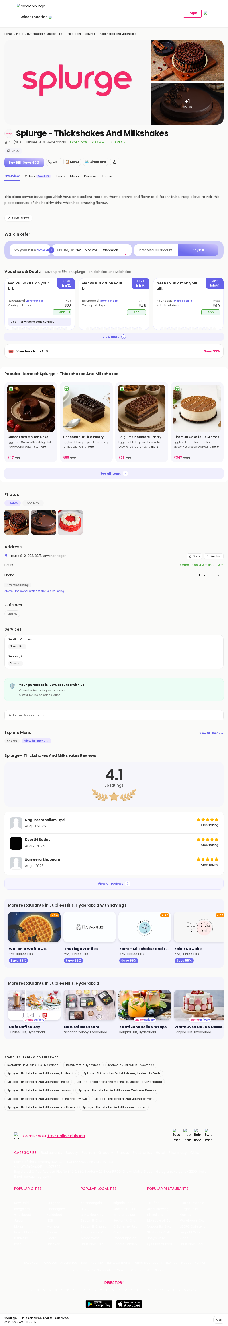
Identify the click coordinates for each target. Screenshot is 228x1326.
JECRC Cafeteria (193, 1226)
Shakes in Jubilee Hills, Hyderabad (131, 1065)
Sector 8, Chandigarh (97, 1220)
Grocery (105, 1152)
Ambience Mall (124, 1215)
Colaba (118, 1232)
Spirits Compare (118, 1262)
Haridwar (53, 1244)
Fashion (88, 1152)
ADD (65, 312)
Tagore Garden (125, 1244)
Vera (120, 1270)
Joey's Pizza (156, 1238)
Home (8, 34)
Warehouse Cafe (193, 1220)
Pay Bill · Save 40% (24, 162)
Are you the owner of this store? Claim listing (34, 591)
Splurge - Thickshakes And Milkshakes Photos (38, 1082)
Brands (69, 1270)
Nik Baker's (155, 1215)
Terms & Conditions (148, 1262)
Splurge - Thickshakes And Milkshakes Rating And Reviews (47, 1099)
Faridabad (54, 1215)
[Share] (114, 162)
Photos (13, 503)
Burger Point (189, 1209)
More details (34, 301)
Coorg (51, 1238)
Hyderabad (35, 34)
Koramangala (91, 1203)
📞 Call (53, 162)
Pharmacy (178, 1152)
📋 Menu (72, 162)
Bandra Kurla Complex (97, 1232)
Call (219, 1320)
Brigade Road (123, 1203)
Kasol (18, 1244)
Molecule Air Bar (159, 1220)
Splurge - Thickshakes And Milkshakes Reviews (39, 1090)
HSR (83, 1209)
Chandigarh (56, 1209)
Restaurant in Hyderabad (83, 1065)
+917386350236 (211, 575)
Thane (52, 1232)
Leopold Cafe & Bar (195, 1232)
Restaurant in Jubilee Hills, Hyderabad (33, 1065)
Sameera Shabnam (42, 859)
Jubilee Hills (54, 34)
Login (192, 13)
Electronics (142, 1152)
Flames (185, 1215)
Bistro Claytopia (192, 1203)
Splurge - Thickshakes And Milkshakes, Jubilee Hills (41, 1073)
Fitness (123, 1152)
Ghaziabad (22, 1215)
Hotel (160, 1152)
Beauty (72, 1152)
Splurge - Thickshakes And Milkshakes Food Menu (41, 1107)
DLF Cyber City (92, 1215)
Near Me (97, 1262)
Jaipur (19, 1220)
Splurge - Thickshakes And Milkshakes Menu (124, 1099)
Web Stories (155, 1270)
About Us (50, 1262)
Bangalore (22, 1209)
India (19, 34)
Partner (200, 1262)
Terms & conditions (28, 715)
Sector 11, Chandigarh (97, 1226)
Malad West (90, 1238)
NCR (50, 1220)
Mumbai (53, 1226)
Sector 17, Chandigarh (129, 1220)
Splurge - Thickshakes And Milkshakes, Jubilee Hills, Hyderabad (119, 1082)
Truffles (153, 1203)
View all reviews (110, 883)
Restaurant (73, 34)
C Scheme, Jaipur (127, 1226)
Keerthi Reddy (38, 839)
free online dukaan (66, 1136)
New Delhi (21, 1203)
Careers (137, 1270)
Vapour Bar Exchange (163, 1226)
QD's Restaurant (159, 1244)
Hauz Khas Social (193, 1244)
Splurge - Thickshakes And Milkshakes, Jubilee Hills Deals (121, 1073)
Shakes (12, 614)
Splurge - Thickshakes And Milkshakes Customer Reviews (117, 1090)
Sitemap (171, 1262)
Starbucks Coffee (161, 1232)
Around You (68, 1262)
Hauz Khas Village (94, 1244)
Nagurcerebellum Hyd (45, 819)
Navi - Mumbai (25, 1232)
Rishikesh (21, 1238)
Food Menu (33, 503)
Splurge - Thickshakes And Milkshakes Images (114, 1107)
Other (195, 1152)
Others (190, 1290)
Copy (196, 556)
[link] (30, 422)
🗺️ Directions (95, 162)
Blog (84, 1262)
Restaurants (51, 1152)
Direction (216, 556)
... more (41, 446)
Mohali (19, 1226)
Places (186, 1262)
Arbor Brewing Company (163, 1209)
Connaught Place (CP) (129, 1238)
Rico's (184, 1238)
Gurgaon (53, 1203)
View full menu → (211, 733)
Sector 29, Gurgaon (128, 1209)
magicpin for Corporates (95, 1270)
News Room (31, 1262)
